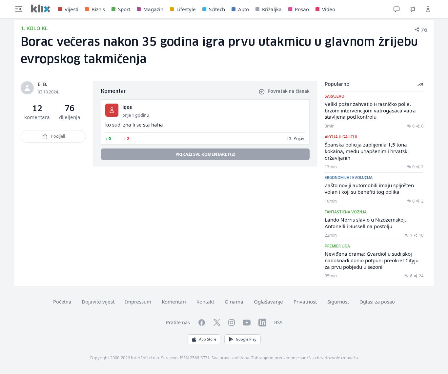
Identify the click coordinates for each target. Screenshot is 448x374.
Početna (62, 302)
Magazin (153, 9)
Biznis (98, 9)
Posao (302, 9)
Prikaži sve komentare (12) (205, 154)
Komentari (174, 301)
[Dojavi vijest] (412, 9)
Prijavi (299, 138)
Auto (243, 9)
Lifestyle (186, 9)
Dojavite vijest (98, 301)
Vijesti (71, 9)
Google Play (246, 339)
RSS (278, 322)
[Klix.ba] (40, 8)
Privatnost (305, 301)
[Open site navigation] (18, 9)
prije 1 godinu (135, 115)
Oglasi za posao (377, 302)
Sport (124, 9)
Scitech (217, 9)
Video (328, 9)
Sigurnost (338, 301)
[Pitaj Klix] (396, 9)
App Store (207, 339)
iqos (127, 107)
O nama (234, 301)
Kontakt (205, 301)
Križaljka (272, 9)
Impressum (138, 301)
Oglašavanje (268, 301)
